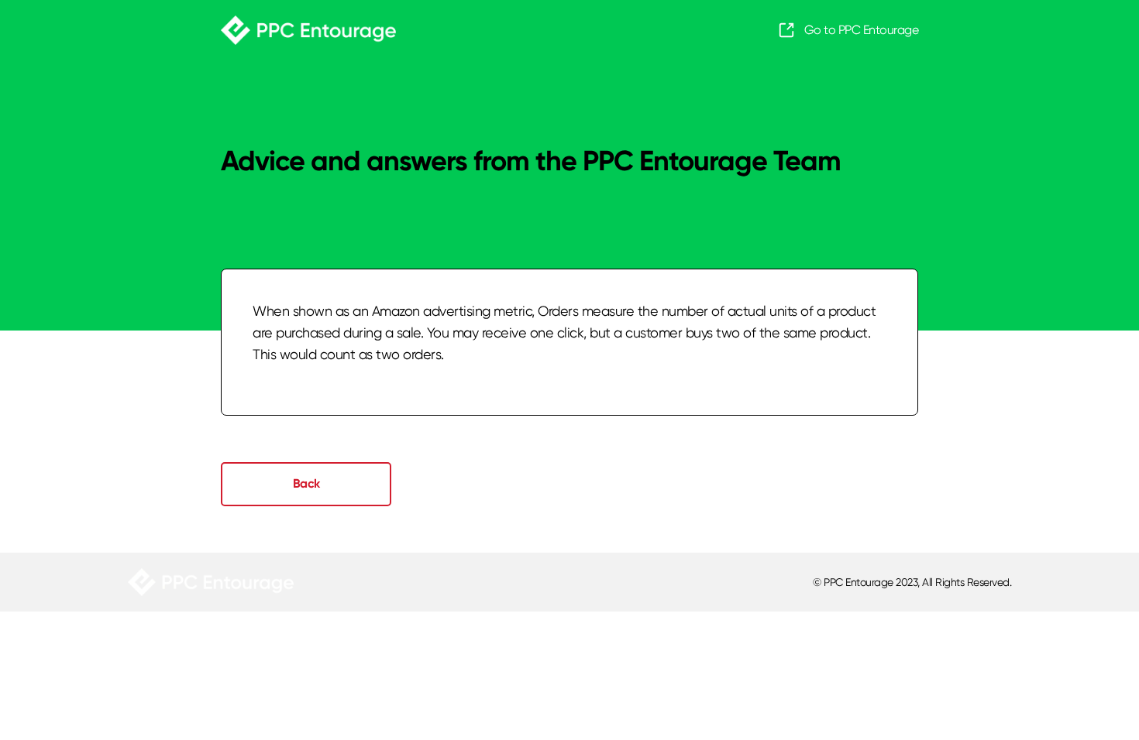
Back (306, 483)
